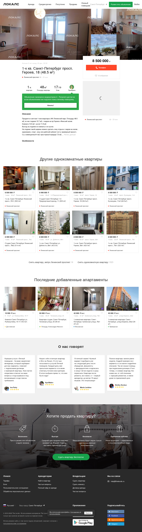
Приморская (113, 327)
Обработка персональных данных (17, 491)
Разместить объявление (121, 4)
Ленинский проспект (13, 206)
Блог (5, 484)
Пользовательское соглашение (15, 488)
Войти (137, 4)
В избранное (103, 75)
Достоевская (10, 327)
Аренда (31, 4)
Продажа (73, 4)
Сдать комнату (79, 484)
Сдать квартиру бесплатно (71, 457)
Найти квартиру (44, 480)
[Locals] (11, 4)
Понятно (88, 513)
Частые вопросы (44, 484)
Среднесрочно (45, 4)
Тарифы (6, 480)
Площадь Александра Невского (52, 327)
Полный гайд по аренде (47, 488)
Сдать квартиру (79, 480)
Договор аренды (79, 488)
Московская (79, 327)
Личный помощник (85, 4)
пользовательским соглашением (14, 523)
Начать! (50, 105)
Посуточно (60, 4)
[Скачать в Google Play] (83, 522)
